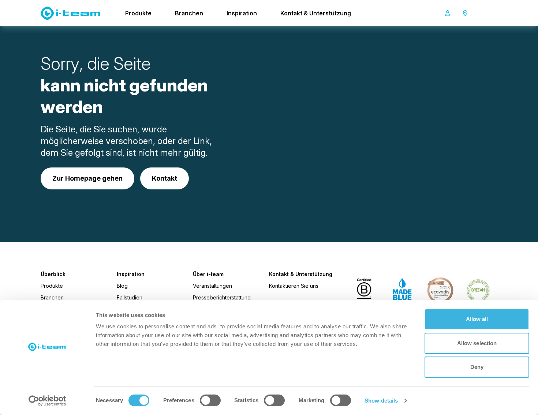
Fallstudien (129, 297)
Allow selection (477, 343)
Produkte (138, 13)
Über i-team (208, 274)
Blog (122, 286)
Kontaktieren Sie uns (293, 286)
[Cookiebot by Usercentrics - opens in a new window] (47, 400)
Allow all (477, 319)
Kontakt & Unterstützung (315, 13)
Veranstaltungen (212, 286)
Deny (476, 367)
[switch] (210, 400)
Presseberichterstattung (222, 297)
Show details (381, 400)
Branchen (189, 13)
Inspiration (242, 13)
